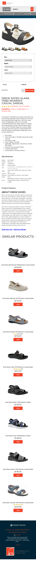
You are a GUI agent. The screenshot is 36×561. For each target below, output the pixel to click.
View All (18, 545)
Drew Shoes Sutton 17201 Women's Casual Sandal (18, 469)
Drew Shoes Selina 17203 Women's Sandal (18, 402)
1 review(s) (14, 106)
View (18, 271)
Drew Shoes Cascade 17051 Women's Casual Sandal (18, 502)
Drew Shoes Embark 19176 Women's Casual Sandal (18, 331)
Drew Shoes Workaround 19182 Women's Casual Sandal (18, 265)
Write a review (24, 106)
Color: (6, 70)
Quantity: (5, 90)
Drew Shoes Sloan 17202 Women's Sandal (18, 435)
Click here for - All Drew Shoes (14, 229)
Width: (6, 63)
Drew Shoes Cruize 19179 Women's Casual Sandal (18, 367)
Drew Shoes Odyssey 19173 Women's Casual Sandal (18, 298)
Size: (5, 57)
